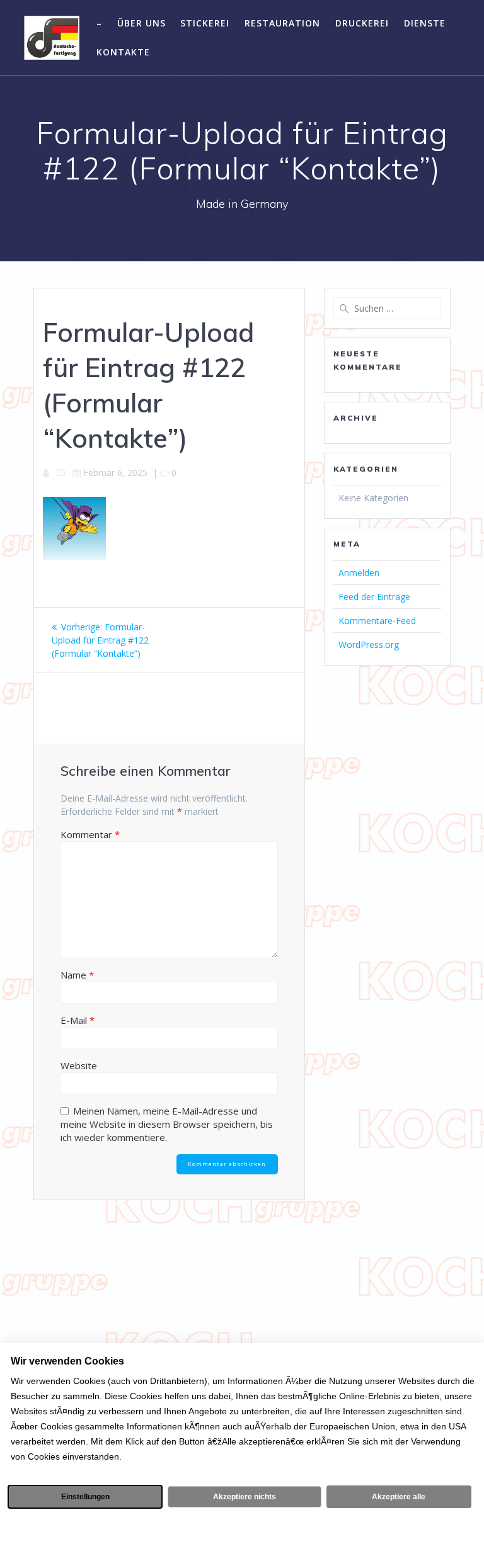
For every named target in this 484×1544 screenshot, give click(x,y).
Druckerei (362, 23)
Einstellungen (85, 1496)
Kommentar (90, 834)
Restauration (282, 23)
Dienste (425, 23)
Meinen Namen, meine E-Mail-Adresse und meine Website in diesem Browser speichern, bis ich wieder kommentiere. (166, 1124)
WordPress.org (368, 644)
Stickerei (204, 23)
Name (77, 974)
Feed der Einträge (374, 597)
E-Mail (77, 1020)
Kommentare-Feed (377, 621)
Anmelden (358, 573)
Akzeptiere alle (398, 1496)
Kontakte (123, 52)
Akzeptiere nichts (244, 1496)
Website (78, 1065)
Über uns (141, 23)
